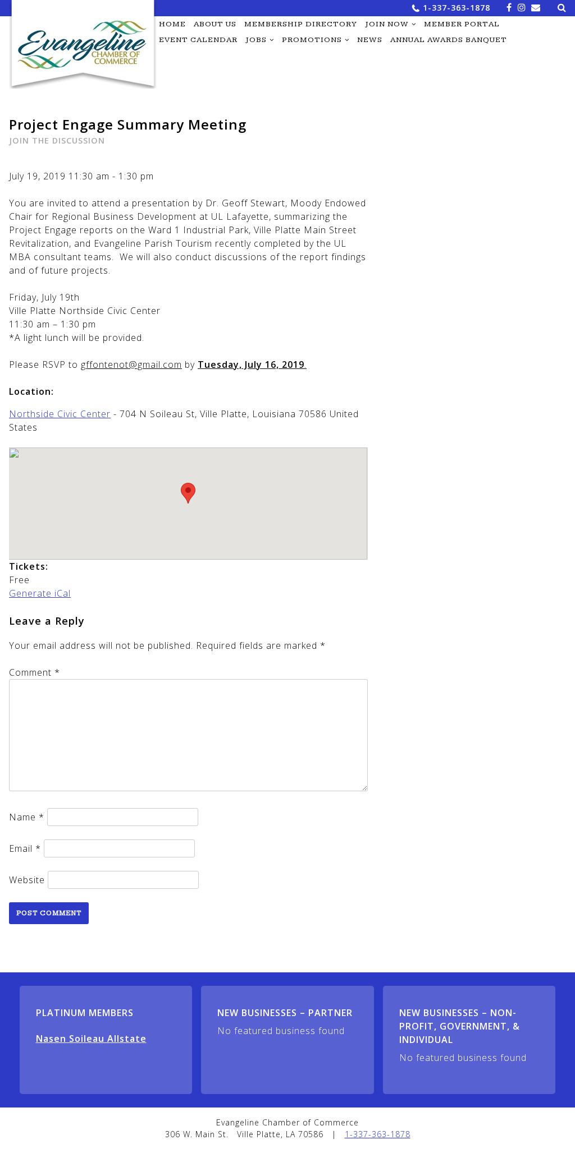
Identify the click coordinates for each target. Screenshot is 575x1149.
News (369, 40)
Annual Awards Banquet (448, 40)
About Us (215, 24)
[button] (188, 493)
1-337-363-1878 (456, 7)
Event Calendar (198, 40)
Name (26, 817)
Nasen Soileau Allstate (91, 1038)
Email (25, 848)
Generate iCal (40, 593)
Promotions (312, 40)
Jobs (256, 40)
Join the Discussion (57, 140)
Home (172, 24)
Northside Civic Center (60, 414)
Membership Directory (300, 24)
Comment (34, 672)
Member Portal (462, 24)
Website (27, 880)
